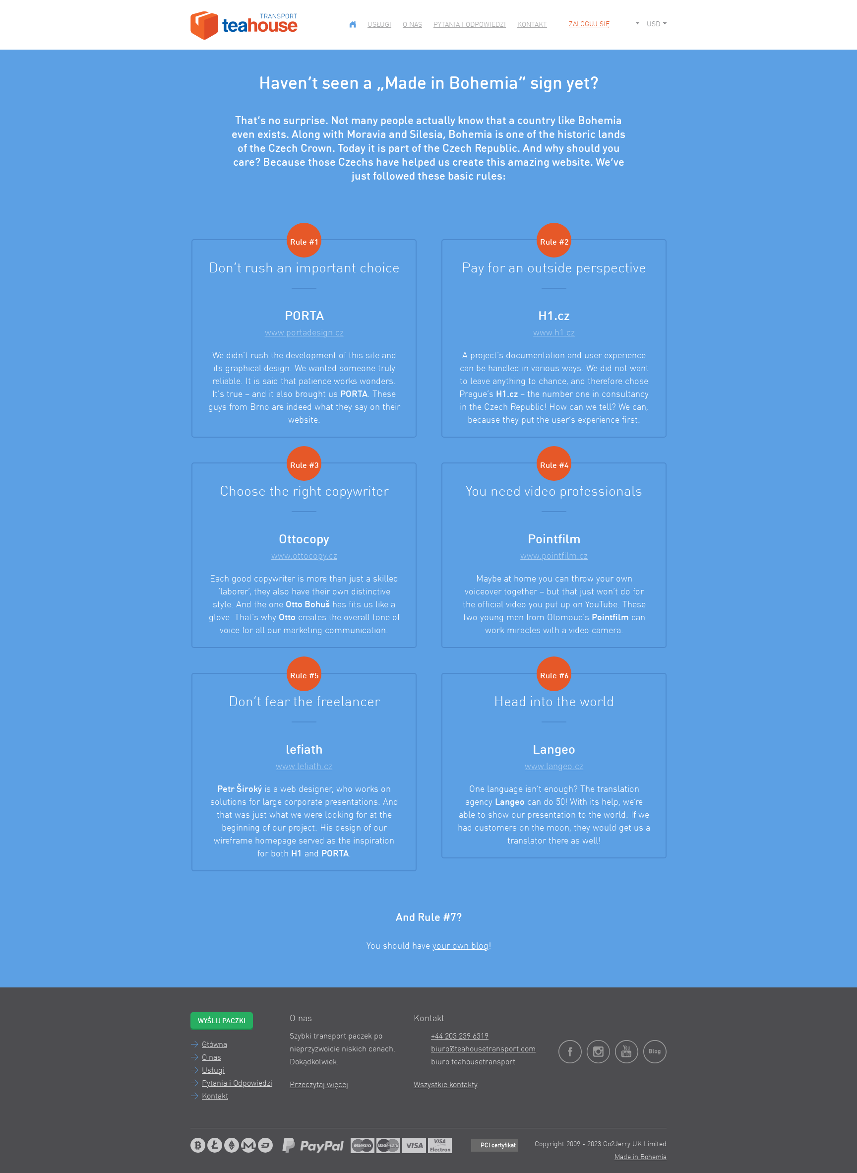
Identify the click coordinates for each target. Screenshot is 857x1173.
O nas (412, 24)
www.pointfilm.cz (554, 556)
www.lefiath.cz (304, 766)
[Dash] (265, 1145)
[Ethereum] (231, 1145)
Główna (214, 1045)
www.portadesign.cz (304, 332)
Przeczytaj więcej (319, 1085)
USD (653, 24)
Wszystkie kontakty (446, 1085)
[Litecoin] (214, 1145)
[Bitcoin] (197, 1145)
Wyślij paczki (221, 1021)
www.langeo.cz (554, 766)
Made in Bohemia (640, 1157)
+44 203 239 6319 (460, 1037)
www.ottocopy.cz (304, 556)
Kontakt (532, 24)
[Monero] (248, 1145)
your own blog (460, 946)
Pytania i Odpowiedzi (469, 24)
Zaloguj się (589, 24)
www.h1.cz (554, 332)
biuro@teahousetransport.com (483, 1049)
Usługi (379, 24)
